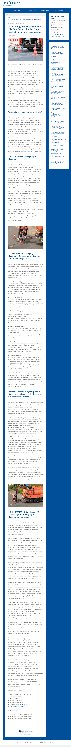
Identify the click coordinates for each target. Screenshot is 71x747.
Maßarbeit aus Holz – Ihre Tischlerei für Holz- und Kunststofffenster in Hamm (58, 163)
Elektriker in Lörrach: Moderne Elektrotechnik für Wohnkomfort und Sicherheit (58, 61)
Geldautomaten (58, 10)
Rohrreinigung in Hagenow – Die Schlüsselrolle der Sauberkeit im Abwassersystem (25, 19)
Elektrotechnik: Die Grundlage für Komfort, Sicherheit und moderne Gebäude (57, 54)
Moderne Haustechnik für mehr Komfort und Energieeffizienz (58, 93)
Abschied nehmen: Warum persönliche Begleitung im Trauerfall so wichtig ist (58, 68)
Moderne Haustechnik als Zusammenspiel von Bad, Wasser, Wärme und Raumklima (58, 134)
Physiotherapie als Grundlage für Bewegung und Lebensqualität (57, 128)
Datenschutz (53, 742)
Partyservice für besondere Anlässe (58, 98)
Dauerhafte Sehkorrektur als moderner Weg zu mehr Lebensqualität (58, 141)
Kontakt (19, 742)
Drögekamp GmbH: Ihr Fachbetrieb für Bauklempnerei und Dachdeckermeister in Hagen (57, 115)
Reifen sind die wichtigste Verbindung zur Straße (57, 157)
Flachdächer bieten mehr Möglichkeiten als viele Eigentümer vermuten (57, 74)
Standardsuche (17, 10)
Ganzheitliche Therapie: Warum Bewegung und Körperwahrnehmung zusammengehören (57, 151)
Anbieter (8, 17)
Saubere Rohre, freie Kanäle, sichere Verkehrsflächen (58, 122)
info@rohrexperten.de (20, 704)
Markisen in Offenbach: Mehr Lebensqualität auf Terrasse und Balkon (57, 48)
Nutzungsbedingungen (31, 742)
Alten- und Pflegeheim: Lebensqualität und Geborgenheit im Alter (57, 103)
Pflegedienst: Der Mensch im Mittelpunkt (58, 109)
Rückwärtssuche (31, 10)
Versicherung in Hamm (57, 145)
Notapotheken (45, 10)
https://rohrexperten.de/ (17, 706)
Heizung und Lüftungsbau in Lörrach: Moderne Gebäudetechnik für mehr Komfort (58, 81)
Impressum (43, 742)
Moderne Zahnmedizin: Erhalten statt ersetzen (57, 87)
